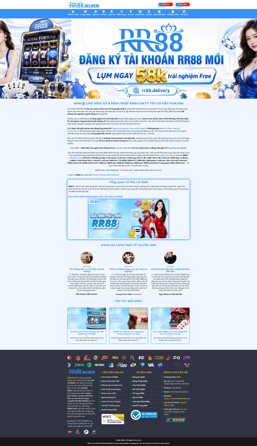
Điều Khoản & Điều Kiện (112, 385)
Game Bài (140, 15)
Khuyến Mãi (159, 15)
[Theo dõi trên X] (171, 420)
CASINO (95, 15)
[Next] (249, 58)
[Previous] (7, 58)
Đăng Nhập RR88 (140, 381)
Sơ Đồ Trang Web (140, 406)
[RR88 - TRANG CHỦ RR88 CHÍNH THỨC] (92, 4)
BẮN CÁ (111, 15)
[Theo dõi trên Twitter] (174, 420)
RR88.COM (71, 409)
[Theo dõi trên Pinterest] (177, 420)
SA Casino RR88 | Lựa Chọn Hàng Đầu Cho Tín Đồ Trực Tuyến (170, 333)
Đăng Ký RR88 (139, 377)
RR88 (178, 377)
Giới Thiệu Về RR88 (109, 377)
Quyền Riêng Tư (108, 397)
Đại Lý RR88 (138, 397)
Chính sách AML (108, 393)
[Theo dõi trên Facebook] (168, 420)
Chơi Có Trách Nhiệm (111, 402)
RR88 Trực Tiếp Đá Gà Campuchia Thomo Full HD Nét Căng (128, 333)
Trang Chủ (73, 15)
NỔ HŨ (104, 15)
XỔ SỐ (149, 15)
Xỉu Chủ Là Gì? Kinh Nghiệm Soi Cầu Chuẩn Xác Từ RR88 (86, 333)
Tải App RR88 (138, 393)
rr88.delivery (75, 158)
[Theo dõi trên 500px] (183, 420)
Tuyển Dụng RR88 (109, 410)
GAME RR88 (85, 15)
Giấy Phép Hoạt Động (111, 389)
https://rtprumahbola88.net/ (106, 175)
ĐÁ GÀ (131, 15)
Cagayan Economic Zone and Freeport (129, 128)
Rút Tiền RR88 (139, 389)
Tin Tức (184, 15)
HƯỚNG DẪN (173, 15)
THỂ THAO (121, 15)
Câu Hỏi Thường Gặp (110, 406)
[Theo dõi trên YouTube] (180, 420)
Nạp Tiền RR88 (139, 385)
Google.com (163, 155)
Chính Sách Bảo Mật (110, 381)
